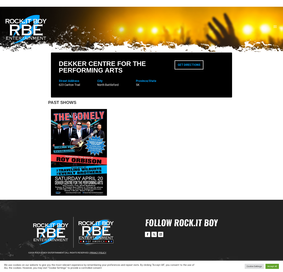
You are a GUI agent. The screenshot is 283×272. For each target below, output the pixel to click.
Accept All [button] (272, 266)
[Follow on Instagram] (160, 234)
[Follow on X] (154, 234)
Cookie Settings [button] (254, 266)
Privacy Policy (98, 253)
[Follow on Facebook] (147, 234)
